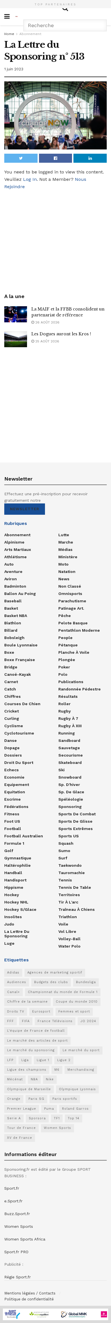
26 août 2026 (46, 322)
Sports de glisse (75, 821)
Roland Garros (75, 1109)
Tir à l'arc (68, 902)
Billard (10, 630)
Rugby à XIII (70, 726)
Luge (9, 943)
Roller (64, 703)
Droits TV (15, 1011)
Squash (65, 843)
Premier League (21, 1109)
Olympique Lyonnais (77, 1089)
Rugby (64, 711)
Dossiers (13, 755)
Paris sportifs (64, 1099)
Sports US (68, 836)
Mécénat (15, 1079)
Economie (14, 777)
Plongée (66, 659)
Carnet (11, 681)
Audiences (16, 982)
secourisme (70, 755)
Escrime (12, 799)
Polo (62, 674)
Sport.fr (11, 1188)
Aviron (10, 579)
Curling (11, 718)
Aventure (13, 571)
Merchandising (80, 1070)
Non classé (69, 586)
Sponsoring (70, 806)
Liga (25, 1060)
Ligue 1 (43, 1060)
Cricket (11, 711)
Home (9, 34)
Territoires (69, 894)
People (65, 637)
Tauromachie (71, 872)
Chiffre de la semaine (27, 1001)
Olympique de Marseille (29, 1089)
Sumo (64, 850)
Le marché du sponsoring (31, 1050)
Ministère (67, 557)
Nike (50, 1079)
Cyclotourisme (19, 733)
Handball (13, 872)
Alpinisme (14, 542)
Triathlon (67, 916)
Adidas (13, 972)
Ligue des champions (26, 1070)
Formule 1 (14, 843)
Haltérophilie (17, 865)
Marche (65, 542)
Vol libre (67, 931)
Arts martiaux (17, 549)
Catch (10, 689)
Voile (63, 924)
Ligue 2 (64, 1060)
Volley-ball (69, 939)
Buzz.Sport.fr (17, 1213)
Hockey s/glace (20, 909)
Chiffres (12, 696)
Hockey (11, 894)
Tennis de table (74, 887)
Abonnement (30, 34)
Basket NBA (15, 615)
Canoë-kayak (17, 674)
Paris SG (36, 1099)
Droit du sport (18, 762)
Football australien (23, 836)
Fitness (11, 814)
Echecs (11, 770)
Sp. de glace (71, 792)
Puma (49, 1109)
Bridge (10, 667)
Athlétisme (15, 557)
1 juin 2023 (13, 69)
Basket (11, 608)
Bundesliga (86, 982)
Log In (30, 179)
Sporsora (37, 1118)
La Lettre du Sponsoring (16, 933)
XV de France (19, 1138)
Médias (65, 549)
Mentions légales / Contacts (30, 1293)
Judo (9, 924)
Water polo (69, 946)
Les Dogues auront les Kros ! (61, 333)
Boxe (9, 652)
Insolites (13, 916)
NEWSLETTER (24, 509)
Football (12, 828)
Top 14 (73, 1118)
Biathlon (12, 623)
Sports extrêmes (75, 828)
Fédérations (16, 806)
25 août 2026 (46, 341)
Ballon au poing (20, 593)
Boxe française (19, 659)
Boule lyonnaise (21, 645)
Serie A (14, 1118)
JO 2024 (88, 1021)
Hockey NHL (16, 902)
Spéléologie (70, 799)
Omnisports (70, 593)
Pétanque (68, 645)
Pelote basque (73, 623)
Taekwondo (70, 865)
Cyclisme (13, 726)
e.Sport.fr (13, 1201)
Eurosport (41, 1011)
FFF (10, 1021)
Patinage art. (71, 608)
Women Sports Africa (24, 1239)
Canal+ (13, 992)
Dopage (12, 748)
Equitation (14, 792)
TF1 (57, 1118)
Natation (66, 571)
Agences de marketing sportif (54, 972)
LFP (10, 1060)
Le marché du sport (81, 1050)
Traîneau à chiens (76, 909)
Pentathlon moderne (79, 630)
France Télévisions (55, 1021)
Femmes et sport (74, 1011)
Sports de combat (77, 814)
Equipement (16, 784)
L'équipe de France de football (36, 1031)
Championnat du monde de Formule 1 (63, 992)
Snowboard (69, 777)
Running (66, 733)
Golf (8, 850)
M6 (56, 1070)
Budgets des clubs (51, 982)
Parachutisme (72, 601)
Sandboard (69, 740)
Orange (13, 1099)
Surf (62, 858)
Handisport (15, 880)
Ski (61, 770)
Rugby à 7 (68, 718)
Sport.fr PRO (16, 1252)
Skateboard (70, 762)
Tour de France (21, 1128)
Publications (70, 681)
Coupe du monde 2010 (77, 1001)
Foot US (12, 821)
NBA (34, 1079)
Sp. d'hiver (69, 784)
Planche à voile (73, 652)
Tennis (65, 880)
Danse (10, 740)
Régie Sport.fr (17, 1277)
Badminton (15, 586)
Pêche (64, 615)
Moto (63, 564)
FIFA (26, 1021)
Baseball (13, 601)
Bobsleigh (14, 637)
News (63, 579)
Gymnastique (17, 858)
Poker (64, 667)
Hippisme (13, 887)
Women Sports (57, 1128)
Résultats (68, 696)
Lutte (63, 535)
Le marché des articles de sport (37, 1040)
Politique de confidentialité (29, 1299)
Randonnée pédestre (79, 689)
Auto (9, 564)
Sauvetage (69, 748)
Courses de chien (22, 703)
